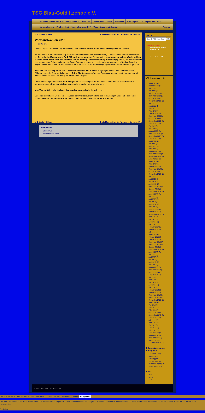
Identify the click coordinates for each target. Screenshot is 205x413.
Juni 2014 (152, 280)
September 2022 (155, 121)
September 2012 (155, 315)
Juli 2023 (152, 103)
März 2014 (153, 287)
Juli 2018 (152, 197)
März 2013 (153, 310)
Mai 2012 (152, 325)
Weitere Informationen (70, 396)
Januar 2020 (153, 166)
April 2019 (152, 184)
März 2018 (153, 207)
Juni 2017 (152, 217)
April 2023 (152, 108)
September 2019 (155, 174)
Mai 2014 (152, 282)
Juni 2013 (152, 303)
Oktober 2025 (154, 86)
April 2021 (152, 146)
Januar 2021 (153, 151)
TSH (150, 380)
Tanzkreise (119, 22)
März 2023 (153, 111)
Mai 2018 (152, 202)
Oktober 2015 (154, 247)
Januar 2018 (153, 212)
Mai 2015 (152, 260)
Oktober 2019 (154, 171)
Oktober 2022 (154, 119)
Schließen (4, 409)
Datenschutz (47, 131)
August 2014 (153, 275)
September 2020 (155, 156)
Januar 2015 (153, 267)
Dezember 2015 (155, 242)
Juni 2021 (152, 141)
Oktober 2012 (154, 313)
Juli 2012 (152, 320)
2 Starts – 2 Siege (43, 34)
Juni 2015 (152, 257)
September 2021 (155, 136)
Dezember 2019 (155, 169)
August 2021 (153, 139)
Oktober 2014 (154, 272)
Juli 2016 (152, 232)
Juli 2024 (152, 88)
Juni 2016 (152, 234)
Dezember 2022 (155, 116)
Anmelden (167, 27)
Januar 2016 (153, 240)
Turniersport (132, 22)
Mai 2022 (152, 126)
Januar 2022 (153, 131)
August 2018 (153, 194)
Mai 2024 (152, 91)
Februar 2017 (154, 227)
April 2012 (152, 328)
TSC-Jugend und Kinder (150, 22)
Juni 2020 (152, 161)
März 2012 (153, 330)
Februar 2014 (154, 290)
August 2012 (153, 318)
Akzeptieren (85, 396)
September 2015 (155, 250)
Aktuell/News (98, 22)
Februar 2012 (154, 333)
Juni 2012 (152, 323)
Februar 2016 (154, 237)
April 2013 (152, 308)
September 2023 (155, 101)
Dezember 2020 (155, 154)
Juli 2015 (152, 255)
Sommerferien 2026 (156, 57)
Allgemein (152, 354)
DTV (150, 375)
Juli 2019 (152, 177)
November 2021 (155, 134)
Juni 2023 (152, 106)
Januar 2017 (153, 229)
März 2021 (153, 149)
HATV (151, 377)
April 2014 (152, 285)
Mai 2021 (152, 144)
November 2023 (155, 96)
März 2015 (153, 265)
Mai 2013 (152, 305)
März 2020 (153, 164)
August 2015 (153, 252)
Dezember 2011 (155, 338)
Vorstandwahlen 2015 (50, 40)
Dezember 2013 (155, 295)
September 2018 (155, 192)
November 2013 (155, 297)
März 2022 (153, 129)
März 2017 (153, 224)
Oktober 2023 (154, 98)
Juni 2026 (152, 83)
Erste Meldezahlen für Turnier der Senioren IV (121, 34)
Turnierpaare (153, 361)
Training (152, 359)
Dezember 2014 (155, 270)
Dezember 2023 (155, 93)
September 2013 (155, 300)
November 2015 (155, 245)
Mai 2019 (152, 182)
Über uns (86, 22)
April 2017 (152, 222)
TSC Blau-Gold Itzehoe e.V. (64, 13)
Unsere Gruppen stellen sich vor (107, 27)
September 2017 (155, 214)
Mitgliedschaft (62, 27)
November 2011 (155, 340)
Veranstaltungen (47, 27)
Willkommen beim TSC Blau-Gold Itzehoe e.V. (59, 22)
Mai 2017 (152, 219)
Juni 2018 (152, 199)
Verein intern (153, 366)
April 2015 (152, 262)
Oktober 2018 (154, 189)
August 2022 (153, 124)
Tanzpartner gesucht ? (81, 27)
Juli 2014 (152, 277)
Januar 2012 (153, 335)
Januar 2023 (153, 114)
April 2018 (152, 204)
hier (99, 90)
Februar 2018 (154, 209)
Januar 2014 (153, 292)
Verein (109, 22)
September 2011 (155, 343)
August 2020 (153, 159)
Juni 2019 (152, 179)
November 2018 (155, 187)
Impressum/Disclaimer (51, 133)
